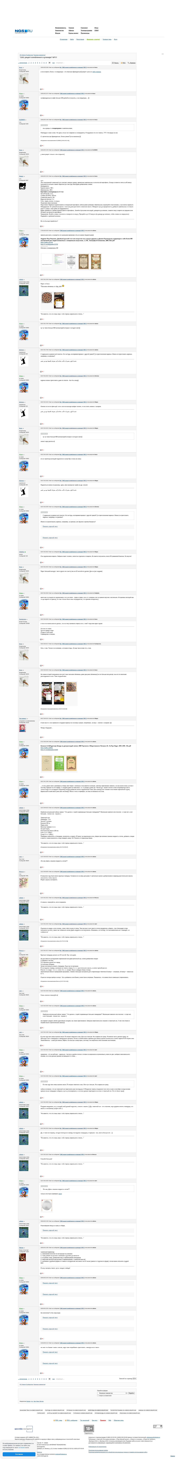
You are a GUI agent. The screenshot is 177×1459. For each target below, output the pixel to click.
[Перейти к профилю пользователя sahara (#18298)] (23, 295)
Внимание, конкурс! (93, 39)
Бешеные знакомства (39, 55)
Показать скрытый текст (50, 526)
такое (60, 1194)
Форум (57, 33)
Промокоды (85, 33)
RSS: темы (58, 1420)
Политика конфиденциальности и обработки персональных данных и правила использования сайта (117, 1452)
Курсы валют (73, 33)
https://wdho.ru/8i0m (47, 748)
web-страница (96, 72)
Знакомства (59, 30)
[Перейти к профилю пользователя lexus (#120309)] (23, 83)
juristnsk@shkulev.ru (61, 1454)
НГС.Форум (23, 55)
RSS (124, 63)
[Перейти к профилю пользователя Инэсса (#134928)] (23, 887)
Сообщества (29, 55)
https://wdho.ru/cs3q (47, 242)
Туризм (71, 28)
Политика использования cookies (98, 1450)
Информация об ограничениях (97, 1446)
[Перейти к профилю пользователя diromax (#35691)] (23, 366)
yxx (32, 1401)
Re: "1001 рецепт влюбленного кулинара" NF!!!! (73, 67)
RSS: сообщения (72, 1420)
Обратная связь (119, 1420)
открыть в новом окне (105, 1395)
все (53, 63)
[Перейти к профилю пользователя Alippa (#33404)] (23, 109)
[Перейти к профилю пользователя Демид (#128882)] (22, 189)
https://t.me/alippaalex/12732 (49, 244)
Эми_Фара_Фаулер (38, 1401)
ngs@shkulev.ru (37, 1452)
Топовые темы (107, 39)
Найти (72, 39)
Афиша (71, 30)
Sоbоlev (28, 1401)
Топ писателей (84, 1420)
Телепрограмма (86, 30)
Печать (116, 63)
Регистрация (80, 39)
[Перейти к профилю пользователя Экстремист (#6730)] (22, 731)
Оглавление (63, 39)
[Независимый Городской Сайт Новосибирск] (23, 32)
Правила (103, 1420)
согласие (21, 1447)
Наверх (172, 1456)
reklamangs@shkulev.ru (153, 1437)
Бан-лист (95, 1420)
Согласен (19, 1454)
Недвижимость (60, 28)
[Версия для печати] (41, 89)
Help (109, 1420)
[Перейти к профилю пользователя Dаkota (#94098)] (22, 1260)
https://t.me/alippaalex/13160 (49, 749)
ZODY (97, 30)
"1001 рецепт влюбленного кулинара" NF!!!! (72, 93)
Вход (115, 39)
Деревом (132, 63)
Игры (96, 28)
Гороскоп (84, 28)
